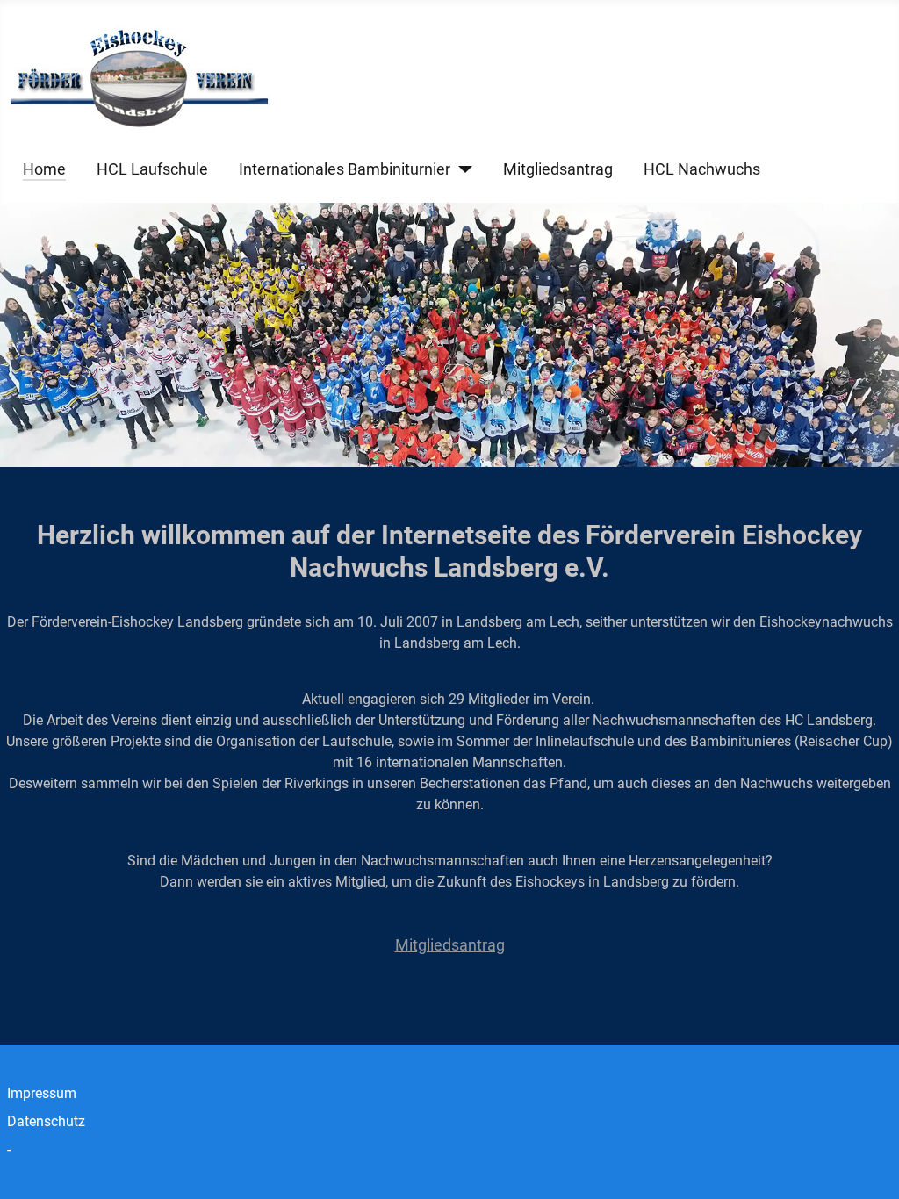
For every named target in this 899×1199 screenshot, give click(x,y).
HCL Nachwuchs (702, 169)
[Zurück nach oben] (868, 1166)
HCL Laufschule (152, 169)
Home (44, 169)
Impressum (41, 1093)
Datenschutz (46, 1121)
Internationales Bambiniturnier (344, 169)
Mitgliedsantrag (558, 169)
